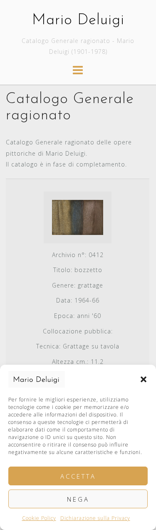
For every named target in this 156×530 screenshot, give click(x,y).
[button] (143, 379)
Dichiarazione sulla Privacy (95, 518)
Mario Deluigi (78, 20)
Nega (78, 499)
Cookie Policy (39, 518)
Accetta (78, 476)
